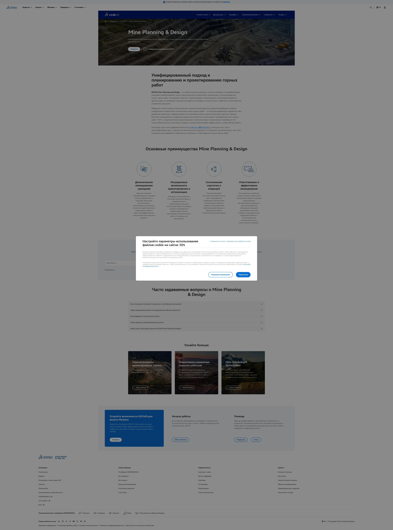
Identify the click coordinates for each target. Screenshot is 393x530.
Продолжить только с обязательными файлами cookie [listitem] (231, 241)
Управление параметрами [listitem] (220, 274)
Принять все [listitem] (243, 274)
